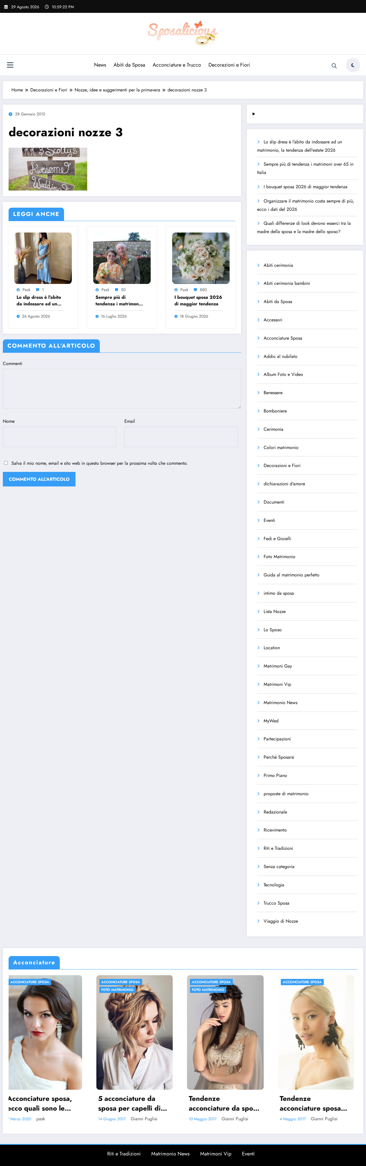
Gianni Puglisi (52, 1118)
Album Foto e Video (283, 374)
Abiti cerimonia (278, 265)
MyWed (271, 721)
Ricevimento (275, 830)
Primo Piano (275, 775)
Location (272, 647)
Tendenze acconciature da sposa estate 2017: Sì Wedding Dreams (132, 1103)
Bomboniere (275, 411)
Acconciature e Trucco (177, 65)
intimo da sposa (279, 593)
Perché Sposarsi (279, 757)
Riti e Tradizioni (278, 848)
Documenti (274, 502)
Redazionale (275, 812)
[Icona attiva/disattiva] (10, 65)
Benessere (273, 392)
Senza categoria (279, 866)
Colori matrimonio (281, 447)
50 (123, 289)
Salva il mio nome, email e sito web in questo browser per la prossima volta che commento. (99, 463)
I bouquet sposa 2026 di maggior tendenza (198, 300)
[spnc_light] (353, 65)
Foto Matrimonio (279, 556)
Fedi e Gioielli (277, 538)
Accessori (273, 319)
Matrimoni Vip (277, 684)
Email (129, 421)
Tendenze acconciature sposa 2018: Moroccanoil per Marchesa (218, 1103)
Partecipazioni (277, 739)
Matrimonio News (280, 702)
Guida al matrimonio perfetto (291, 575)
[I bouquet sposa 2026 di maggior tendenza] (201, 257)
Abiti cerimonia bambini (287, 283)
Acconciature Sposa (283, 338)
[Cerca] (334, 66)
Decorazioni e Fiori (229, 65)
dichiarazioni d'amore (284, 483)
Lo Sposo (273, 629)
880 (203, 289)
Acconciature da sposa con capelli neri (315, 1103)
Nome (9, 421)
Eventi (269, 520)
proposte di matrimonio (286, 793)
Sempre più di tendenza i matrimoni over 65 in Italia (118, 300)
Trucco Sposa (276, 903)
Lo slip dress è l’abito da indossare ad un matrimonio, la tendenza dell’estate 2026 (39, 300)
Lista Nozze (275, 611)
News (100, 65)
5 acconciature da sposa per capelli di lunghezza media (37, 1103)
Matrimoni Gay (278, 666)
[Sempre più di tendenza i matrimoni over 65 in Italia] (122, 257)
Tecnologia (274, 884)
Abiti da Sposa (129, 65)
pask (26, 289)
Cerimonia (273, 429)
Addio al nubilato (280, 356)
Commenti (12, 363)
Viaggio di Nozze (281, 921)
